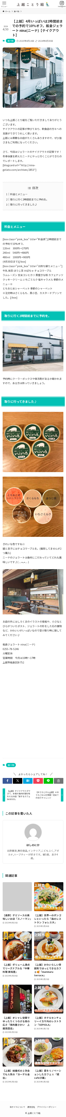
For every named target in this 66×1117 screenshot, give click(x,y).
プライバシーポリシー (46, 1106)
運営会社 (31, 1106)
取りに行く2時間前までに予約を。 (29, 199)
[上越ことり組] (33, 4)
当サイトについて (17, 1106)
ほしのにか (33, 845)
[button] (7, 781)
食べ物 (10, 40)
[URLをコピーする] (58, 781)
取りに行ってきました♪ (23, 204)
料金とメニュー (18, 194)
